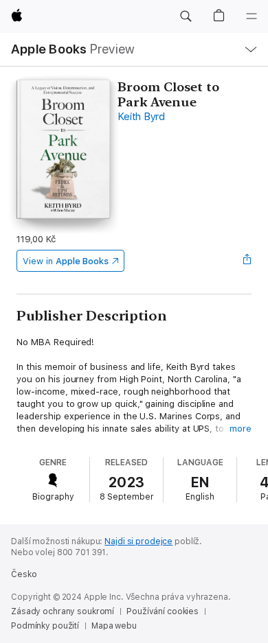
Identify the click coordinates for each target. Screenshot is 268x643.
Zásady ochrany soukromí (62, 611)
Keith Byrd (141, 116)
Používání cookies (162, 611)
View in (66, 261)
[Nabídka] (251, 16)
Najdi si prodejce (138, 541)
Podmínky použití (45, 626)
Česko (23, 574)
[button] (185, 16)
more (241, 428)
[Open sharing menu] (247, 261)
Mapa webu (114, 626)
